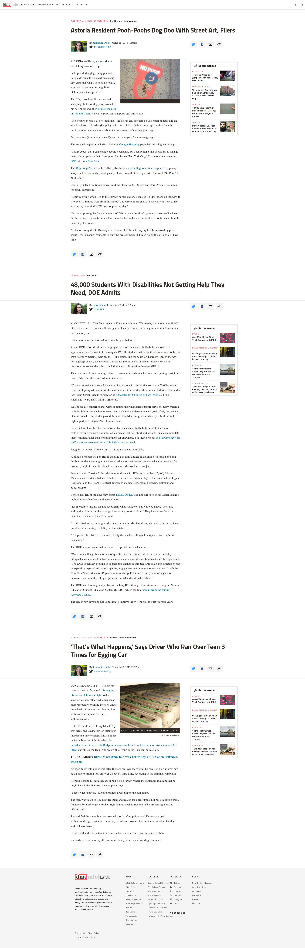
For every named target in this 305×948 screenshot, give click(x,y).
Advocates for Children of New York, (137, 395)
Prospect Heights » (202, 87)
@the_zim (98, 308)
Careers (195, 899)
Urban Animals (131, 21)
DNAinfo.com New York (85, 161)
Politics (128, 907)
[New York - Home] (10, 5)
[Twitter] (171, 882)
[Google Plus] (171, 895)
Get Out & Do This (155, 899)
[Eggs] (150, 705)
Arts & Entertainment (134, 882)
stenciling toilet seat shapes (145, 168)
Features (80, 4)
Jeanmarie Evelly (101, 42)
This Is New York (155, 911)
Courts (113, 637)
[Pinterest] (170, 891)
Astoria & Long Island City (89, 21)
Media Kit (196, 903)
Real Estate (116, 21)
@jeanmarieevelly (102, 46)
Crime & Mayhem (127, 637)
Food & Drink (131, 895)
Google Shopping (129, 144)
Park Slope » (198, 72)
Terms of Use (80, 933)
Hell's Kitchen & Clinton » (205, 349)
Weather (129, 924)
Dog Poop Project (86, 168)
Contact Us (196, 891)
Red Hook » (197, 365)
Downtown (78, 275)
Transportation (131, 915)
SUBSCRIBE (179, 912)
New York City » (200, 383)
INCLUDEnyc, (124, 494)
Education (92, 275)
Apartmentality (154, 895)
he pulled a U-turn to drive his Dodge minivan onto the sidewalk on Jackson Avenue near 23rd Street (123, 745)
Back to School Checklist (158, 882)
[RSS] (171, 903)
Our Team (196, 895)
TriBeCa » (197, 105)
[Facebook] (171, 887)
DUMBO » (196, 334)
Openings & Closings (156, 903)
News (65, 4)
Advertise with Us (199, 887)
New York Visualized (156, 891)
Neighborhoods (47, 4)
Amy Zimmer (100, 304)
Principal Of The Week (157, 907)
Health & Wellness (133, 899)
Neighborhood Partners (202, 882)
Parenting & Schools (134, 903)
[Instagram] (171, 899)
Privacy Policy (93, 933)
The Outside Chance (156, 887)
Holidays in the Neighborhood (160, 915)
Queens (97, 61)
